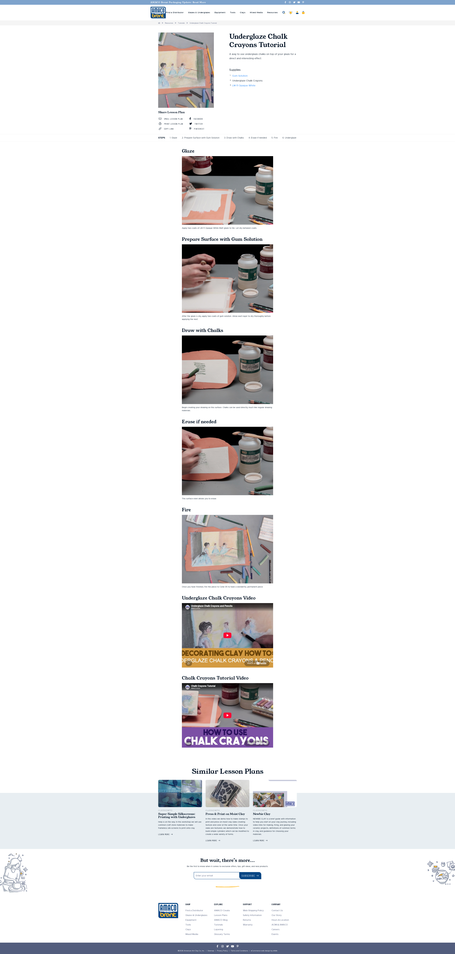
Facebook (198, 118)
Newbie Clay (261, 814)
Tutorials (181, 23)
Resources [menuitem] (272, 12)
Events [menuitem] (275, 934)
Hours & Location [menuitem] (280, 920)
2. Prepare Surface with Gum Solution (200, 137)
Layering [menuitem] (218, 929)
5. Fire (274, 137)
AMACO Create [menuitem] (222, 910)
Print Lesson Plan (173, 123)
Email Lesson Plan (173, 118)
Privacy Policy (222, 951)
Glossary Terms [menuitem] (222, 934)
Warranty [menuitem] (248, 924)
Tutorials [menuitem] (218, 924)
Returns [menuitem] (247, 920)
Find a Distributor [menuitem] (175, 12)
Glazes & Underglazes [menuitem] (199, 12)
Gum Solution (240, 75)
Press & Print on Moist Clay (225, 814)
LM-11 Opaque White (243, 85)
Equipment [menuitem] (220, 12)
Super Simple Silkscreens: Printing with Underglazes (176, 815)
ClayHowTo (165, 810)
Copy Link (168, 128)
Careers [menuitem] (276, 929)
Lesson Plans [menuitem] (220, 915)
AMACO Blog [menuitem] (221, 920)
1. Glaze (173, 137)
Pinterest (198, 128)
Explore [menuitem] (218, 904)
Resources (169, 23)
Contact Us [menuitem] (277, 910)
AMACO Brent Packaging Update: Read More (178, 2)
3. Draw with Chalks (234, 137)
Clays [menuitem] (242, 12)
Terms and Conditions (239, 951)
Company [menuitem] (276, 904)
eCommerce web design (260, 951)
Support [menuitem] (247, 904)
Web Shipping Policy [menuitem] (253, 910)
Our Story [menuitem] (277, 915)
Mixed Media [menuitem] (256, 12)
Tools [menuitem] (232, 12)
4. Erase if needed (258, 137)
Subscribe (248, 875)
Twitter (198, 123)
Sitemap (211, 951)
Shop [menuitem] (188, 904)
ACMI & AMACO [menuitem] (280, 924)
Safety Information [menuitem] (252, 915)
